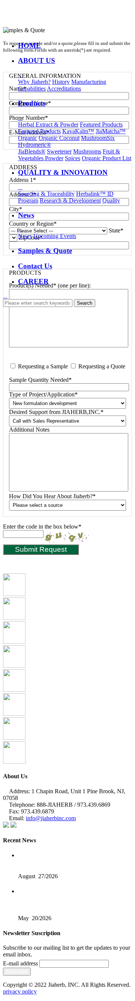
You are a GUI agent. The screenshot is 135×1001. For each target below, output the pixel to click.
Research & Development (70, 200)
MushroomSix (98, 138)
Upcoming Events (54, 236)
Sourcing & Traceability (46, 194)
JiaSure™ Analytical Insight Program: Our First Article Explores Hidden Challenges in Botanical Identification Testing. (69, 897)
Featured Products (101, 124)
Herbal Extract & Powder (48, 124)
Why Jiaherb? (34, 82)
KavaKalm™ (78, 131)
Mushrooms (87, 151)
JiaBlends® (31, 151)
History (61, 82)
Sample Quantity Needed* (40, 380)
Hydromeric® (34, 145)
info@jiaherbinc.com (51, 818)
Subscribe (17, 971)
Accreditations (64, 88)
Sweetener (59, 151)
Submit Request (41, 549)
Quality (111, 200)
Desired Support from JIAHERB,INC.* (56, 412)
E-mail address (20, 963)
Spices (72, 158)
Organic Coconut (59, 138)
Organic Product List (106, 158)
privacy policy (20, 991)
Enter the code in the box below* (42, 526)
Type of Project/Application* (43, 394)
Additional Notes (29, 429)
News (25, 236)
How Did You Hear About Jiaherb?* (52, 496)
